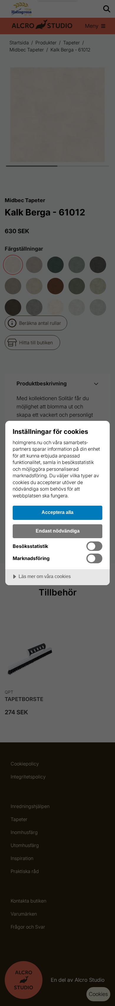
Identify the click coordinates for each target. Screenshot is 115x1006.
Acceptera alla (57, 512)
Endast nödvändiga (58, 530)
